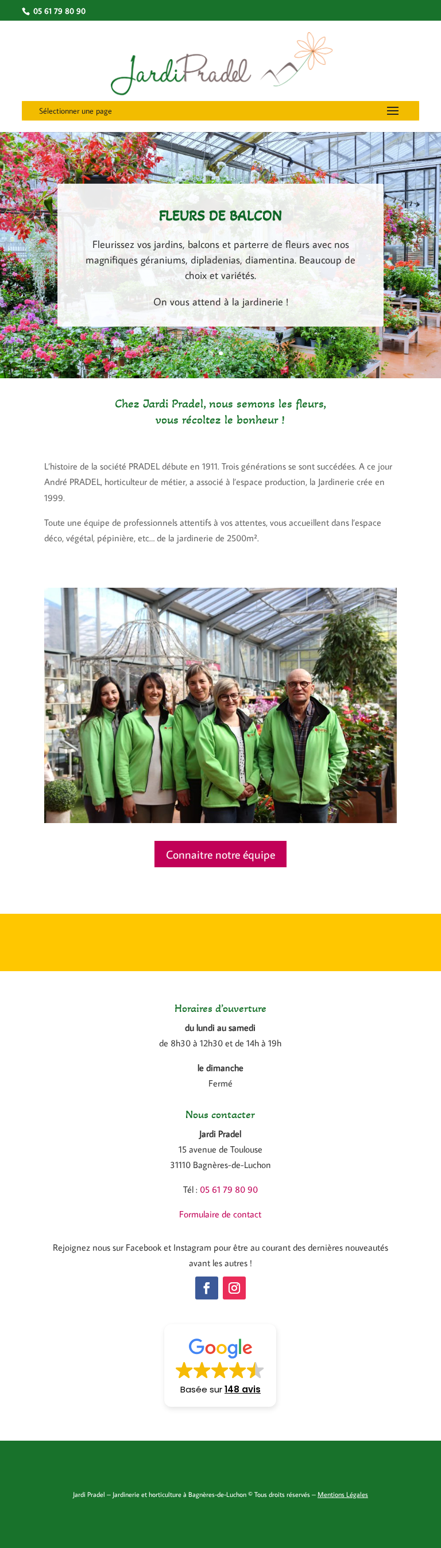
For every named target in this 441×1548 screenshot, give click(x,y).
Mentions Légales (343, 1494)
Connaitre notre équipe (220, 854)
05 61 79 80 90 (229, 1189)
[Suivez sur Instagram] (234, 1288)
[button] (220, 1365)
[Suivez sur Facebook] (206, 1288)
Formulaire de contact (220, 1214)
